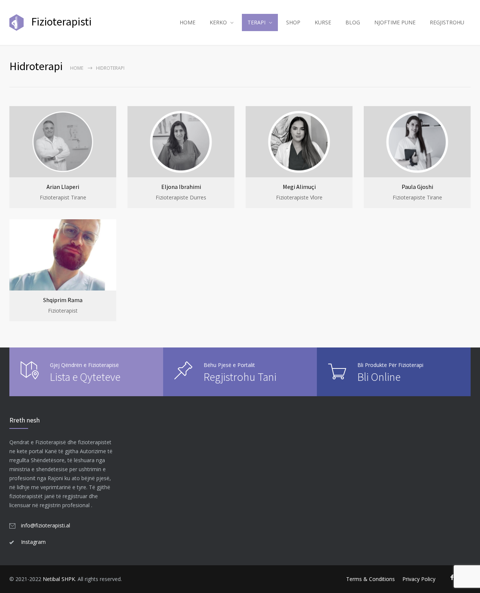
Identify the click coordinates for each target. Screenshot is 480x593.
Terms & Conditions (370, 579)
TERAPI (257, 22)
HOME (187, 22)
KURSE (323, 22)
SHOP (293, 22)
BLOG (352, 22)
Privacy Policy (418, 579)
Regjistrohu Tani (240, 377)
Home (76, 68)
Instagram (33, 541)
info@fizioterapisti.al (45, 525)
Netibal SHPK (59, 579)
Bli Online (378, 377)
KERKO (218, 22)
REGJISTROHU (447, 22)
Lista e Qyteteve (85, 377)
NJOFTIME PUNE (395, 22)
